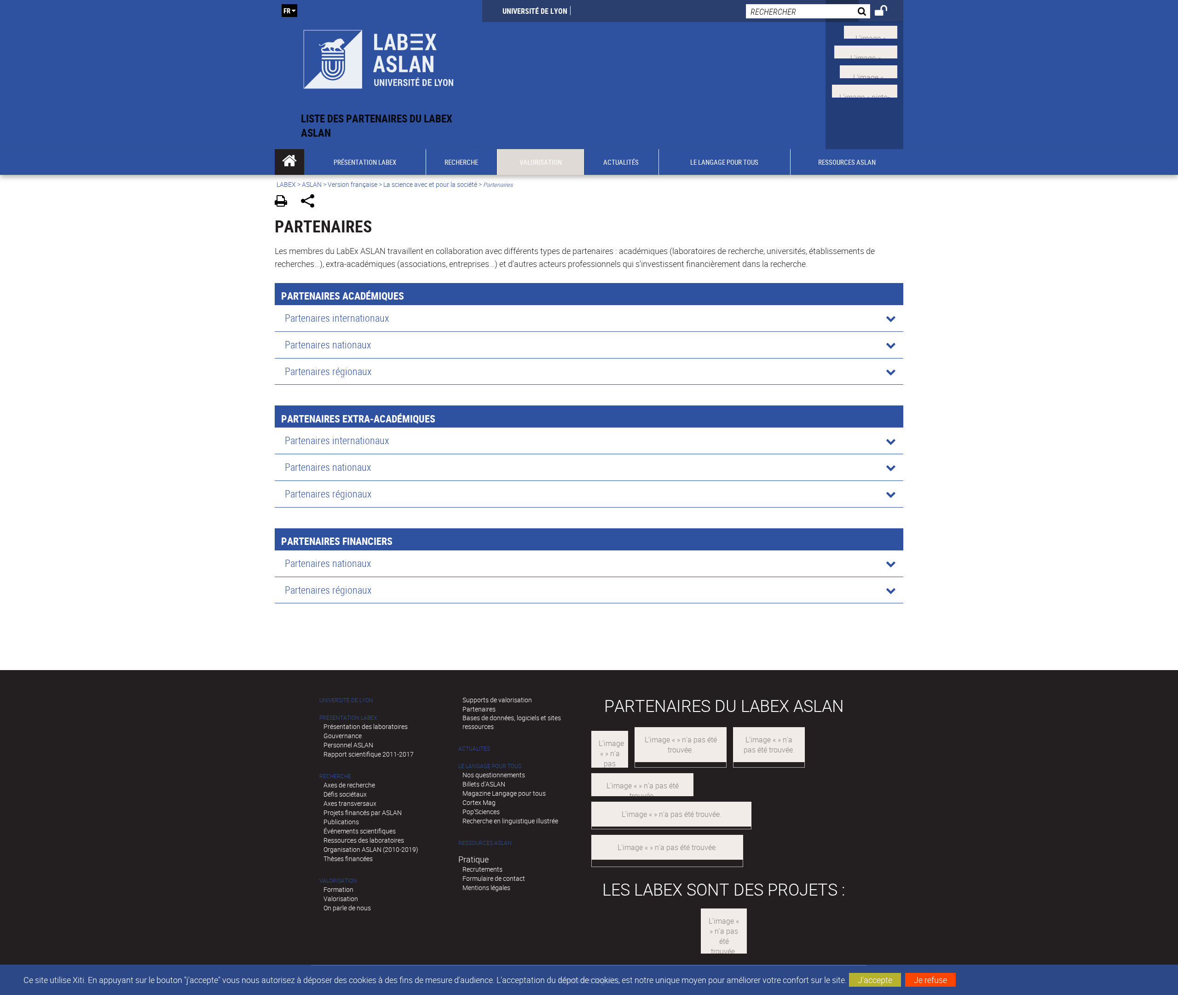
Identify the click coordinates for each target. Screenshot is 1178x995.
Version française (352, 184)
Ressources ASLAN (485, 843)
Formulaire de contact (493, 878)
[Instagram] (864, 90)
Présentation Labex (348, 718)
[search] (808, 11)
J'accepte (875, 979)
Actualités (474, 748)
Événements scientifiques (359, 831)
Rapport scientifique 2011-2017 (368, 754)
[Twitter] (870, 31)
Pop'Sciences (481, 811)
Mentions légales (486, 887)
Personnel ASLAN (348, 744)
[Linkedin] (868, 70)
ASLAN (312, 184)
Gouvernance (342, 735)
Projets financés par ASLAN (362, 812)
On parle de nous (347, 907)
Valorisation (338, 881)
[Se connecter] (887, 12)
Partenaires (479, 709)
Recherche (335, 776)
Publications (341, 821)
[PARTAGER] (311, 202)
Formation (338, 889)
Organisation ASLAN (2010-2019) (370, 849)
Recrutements (482, 869)
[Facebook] (865, 51)
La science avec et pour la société (430, 184)
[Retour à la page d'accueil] (378, 56)
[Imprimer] (284, 202)
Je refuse (930, 979)
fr (286, 10)
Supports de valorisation (497, 699)
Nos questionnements (493, 774)
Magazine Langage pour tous (504, 793)
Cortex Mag (479, 802)
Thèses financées (348, 858)
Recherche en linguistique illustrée (510, 820)
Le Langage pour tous (489, 766)
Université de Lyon (534, 11)
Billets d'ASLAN (483, 784)
